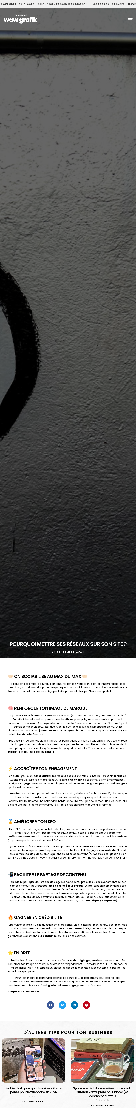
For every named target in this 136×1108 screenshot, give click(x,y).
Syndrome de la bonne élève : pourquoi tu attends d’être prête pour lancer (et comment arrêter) (102, 1092)
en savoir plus (33, 1101)
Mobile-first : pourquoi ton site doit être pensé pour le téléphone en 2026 (33, 1090)
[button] (130, 18)
